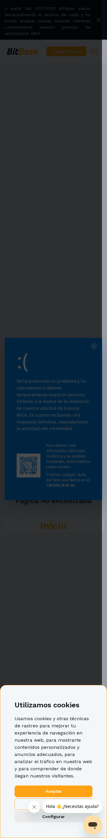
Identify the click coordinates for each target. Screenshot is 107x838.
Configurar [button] (53, 816)
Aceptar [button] (53, 791)
